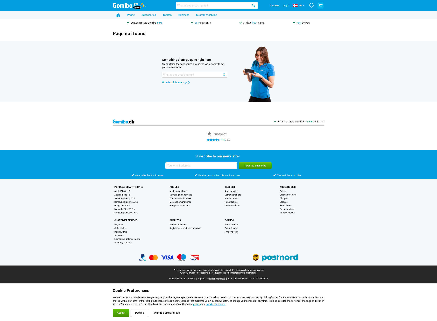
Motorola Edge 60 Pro (124, 209)
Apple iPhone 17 (122, 191)
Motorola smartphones (180, 202)
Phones (174, 187)
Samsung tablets (233, 194)
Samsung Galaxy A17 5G (126, 212)
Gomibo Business (178, 224)
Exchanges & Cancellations (127, 239)
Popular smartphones (128, 187)
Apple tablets (231, 191)
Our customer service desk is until (300, 121)
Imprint (201, 278)
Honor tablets (231, 202)
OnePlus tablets (232, 205)
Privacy (191, 278)
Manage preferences (167, 312)
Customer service (206, 15)
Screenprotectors (288, 194)
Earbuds (284, 202)
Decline (139, 312)
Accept (121, 312)
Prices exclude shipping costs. (250, 270)
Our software (231, 228)
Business (183, 15)
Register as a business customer (185, 228)
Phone (131, 15)
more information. (248, 273)
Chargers (284, 198)
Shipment (119, 235)
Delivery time (120, 232)
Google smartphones (180, 205)
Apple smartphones (179, 191)
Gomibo (229, 220)
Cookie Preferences (216, 279)
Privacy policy (231, 232)
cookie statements (215, 304)
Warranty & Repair (123, 242)
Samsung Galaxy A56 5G (126, 202)
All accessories (287, 212)
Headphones (286, 205)
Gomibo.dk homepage (174, 82)
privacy (197, 304)
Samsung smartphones (181, 194)
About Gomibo (231, 224)
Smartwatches (287, 209)
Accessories (149, 15)
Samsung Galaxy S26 (124, 198)
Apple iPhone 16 (122, 194)
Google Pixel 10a (122, 205)
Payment (118, 224)
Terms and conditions (238, 278)
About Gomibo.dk (177, 278)
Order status (120, 228)
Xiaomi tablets (231, 198)
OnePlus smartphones (180, 198)
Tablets (167, 15)
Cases (283, 191)
